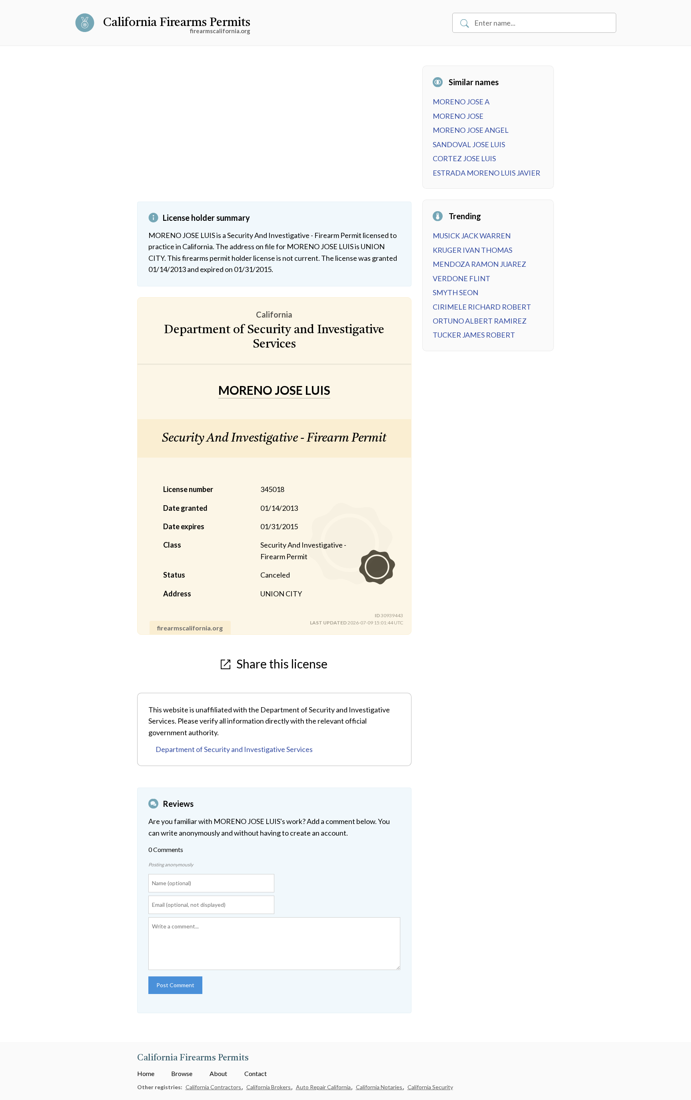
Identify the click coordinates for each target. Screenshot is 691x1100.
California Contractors (214, 1087)
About (218, 1073)
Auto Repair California (324, 1087)
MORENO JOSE (458, 116)
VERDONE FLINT (461, 278)
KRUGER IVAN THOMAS (472, 250)
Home (145, 1073)
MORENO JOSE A (461, 101)
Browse (181, 1073)
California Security (430, 1087)
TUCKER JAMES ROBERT (474, 334)
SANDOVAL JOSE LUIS (469, 144)
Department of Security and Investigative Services (234, 749)
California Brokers (269, 1087)
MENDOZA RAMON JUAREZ (479, 264)
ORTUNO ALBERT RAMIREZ (480, 320)
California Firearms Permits (176, 23)
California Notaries (379, 1087)
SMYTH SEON (455, 292)
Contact (255, 1073)
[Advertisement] (274, 134)
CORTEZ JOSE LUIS (464, 158)
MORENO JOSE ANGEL (471, 130)
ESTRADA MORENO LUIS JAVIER (486, 172)
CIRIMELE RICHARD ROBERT (482, 306)
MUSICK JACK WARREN (472, 235)
